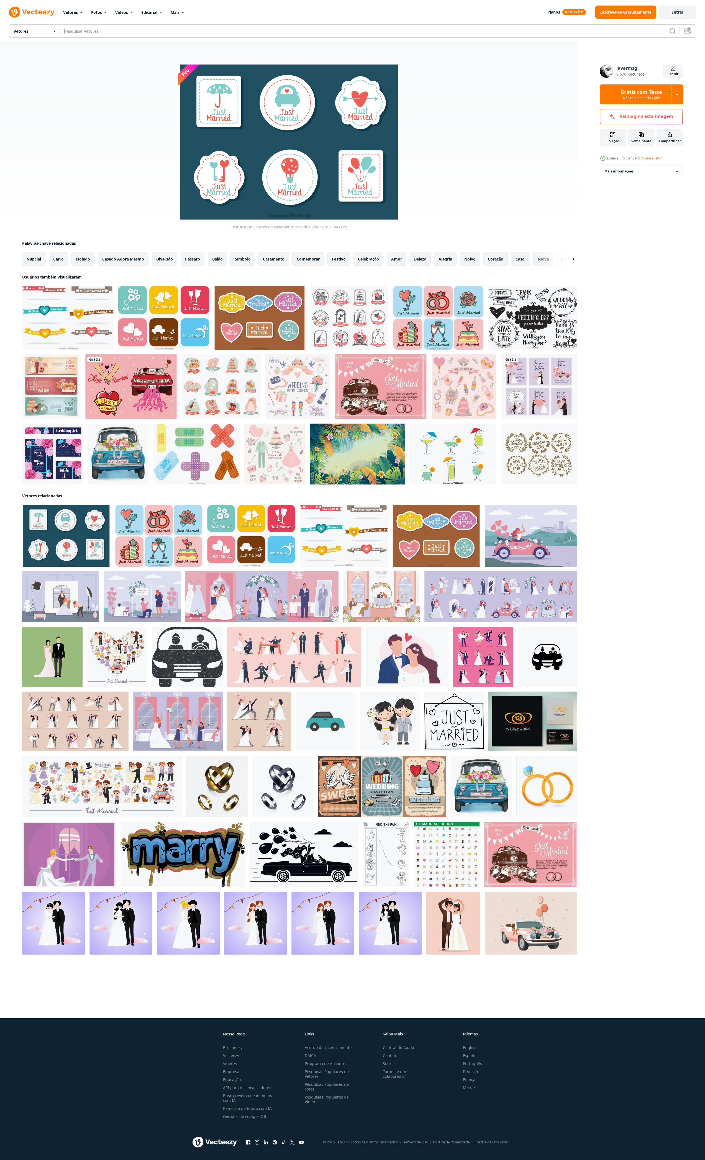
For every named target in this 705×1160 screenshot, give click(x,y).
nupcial (34, 259)
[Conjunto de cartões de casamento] (539, 386)
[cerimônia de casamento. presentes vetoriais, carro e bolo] (382, 786)
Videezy (230, 1063)
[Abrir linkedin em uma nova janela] (266, 1142)
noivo (470, 259)
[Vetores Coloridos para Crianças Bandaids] (196, 454)
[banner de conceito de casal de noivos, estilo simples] (303, 854)
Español (470, 1055)
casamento (273, 259)
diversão (164, 259)
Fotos (96, 12)
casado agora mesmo (123, 259)
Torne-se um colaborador (394, 1074)
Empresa (231, 1071)
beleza (420, 259)
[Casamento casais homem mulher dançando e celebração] (259, 721)
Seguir (673, 74)
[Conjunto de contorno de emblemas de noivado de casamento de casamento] (349, 318)
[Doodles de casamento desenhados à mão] (532, 318)
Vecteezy (231, 1055)
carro (58, 259)
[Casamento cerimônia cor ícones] (500, 596)
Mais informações (619, 171)
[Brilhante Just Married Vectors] (163, 318)
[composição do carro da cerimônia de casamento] (531, 536)
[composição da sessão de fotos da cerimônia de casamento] (60, 596)
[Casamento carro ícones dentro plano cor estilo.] (325, 721)
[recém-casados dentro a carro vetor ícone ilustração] (547, 657)
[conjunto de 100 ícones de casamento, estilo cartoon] (447, 854)
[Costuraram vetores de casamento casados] (66, 536)
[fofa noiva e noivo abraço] (390, 721)
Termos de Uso (416, 1142)
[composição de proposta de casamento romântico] (142, 596)
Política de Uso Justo (491, 1142)
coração (495, 259)
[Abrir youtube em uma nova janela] (301, 1142)
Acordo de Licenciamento (328, 1047)
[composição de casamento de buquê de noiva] (178, 721)
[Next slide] (569, 259)
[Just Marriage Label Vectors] (259, 318)
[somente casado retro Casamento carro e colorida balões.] (531, 923)
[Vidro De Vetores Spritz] (452, 454)
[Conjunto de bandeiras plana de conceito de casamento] (51, 386)
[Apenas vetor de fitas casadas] (68, 318)
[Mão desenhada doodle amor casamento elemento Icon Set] (297, 386)
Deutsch (470, 1071)
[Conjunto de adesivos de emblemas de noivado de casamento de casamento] (221, 386)
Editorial (149, 12)
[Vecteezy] (31, 12)
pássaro (192, 259)
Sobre (388, 1063)
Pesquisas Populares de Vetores (327, 1074)
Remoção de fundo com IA (247, 1108)
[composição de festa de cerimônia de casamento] (381, 596)
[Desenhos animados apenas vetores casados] (438, 318)
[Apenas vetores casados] (131, 386)
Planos (553, 12)
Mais (175, 12)
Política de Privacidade (451, 1142)
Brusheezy (232, 1047)
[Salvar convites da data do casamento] (52, 454)
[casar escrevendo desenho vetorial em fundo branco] (183, 854)
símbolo (243, 259)
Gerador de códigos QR (244, 1116)
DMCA (310, 1055)
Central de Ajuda (398, 1047)
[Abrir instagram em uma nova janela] (257, 1142)
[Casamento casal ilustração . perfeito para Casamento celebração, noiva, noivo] (53, 923)
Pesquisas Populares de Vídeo (327, 1099)
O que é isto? (652, 158)
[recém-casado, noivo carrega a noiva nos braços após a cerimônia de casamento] (407, 657)
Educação (232, 1079)
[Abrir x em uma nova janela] (292, 1142)
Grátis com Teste (641, 94)
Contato (390, 1055)
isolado (83, 259)
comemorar (308, 259)
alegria (445, 259)
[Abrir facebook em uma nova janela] (248, 1142)
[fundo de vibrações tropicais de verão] (357, 454)
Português (472, 1063)
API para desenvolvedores (247, 1087)
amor (396, 259)
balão (217, 259)
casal (520, 259)
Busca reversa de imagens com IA (247, 1098)
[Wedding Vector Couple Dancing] (69, 854)
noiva (543, 259)
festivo (339, 259)
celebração (368, 259)
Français (470, 1079)
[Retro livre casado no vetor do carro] (381, 386)
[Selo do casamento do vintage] (539, 454)
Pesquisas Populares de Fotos (327, 1087)
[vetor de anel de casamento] (532, 721)
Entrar (677, 12)
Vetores (70, 12)
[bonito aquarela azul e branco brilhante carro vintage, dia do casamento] (118, 454)
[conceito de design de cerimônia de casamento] (262, 596)
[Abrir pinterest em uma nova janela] (275, 1142)
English (470, 1047)
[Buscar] (672, 31)
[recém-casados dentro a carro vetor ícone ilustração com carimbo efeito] (187, 657)
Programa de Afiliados (325, 1063)
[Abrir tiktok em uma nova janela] (283, 1142)
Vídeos (121, 12)
